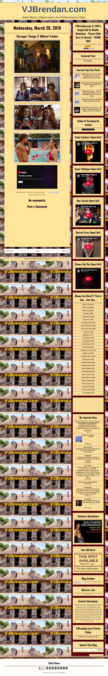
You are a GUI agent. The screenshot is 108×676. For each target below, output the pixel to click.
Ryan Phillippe (86, 368)
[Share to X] (55, 192)
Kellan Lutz (86, 353)
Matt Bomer (86, 335)
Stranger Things (37, 194)
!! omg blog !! (88, 487)
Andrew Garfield (86, 362)
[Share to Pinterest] (58, 192)
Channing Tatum (86, 322)
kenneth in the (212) (88, 435)
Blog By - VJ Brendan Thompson (30, 192)
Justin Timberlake (86, 325)
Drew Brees (86, 338)
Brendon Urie (87, 386)
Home (37, 251)
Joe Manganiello (86, 371)
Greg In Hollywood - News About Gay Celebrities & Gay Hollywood (88, 423)
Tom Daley (86, 332)
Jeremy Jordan (87, 383)
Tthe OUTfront (87, 447)
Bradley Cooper (86, 365)
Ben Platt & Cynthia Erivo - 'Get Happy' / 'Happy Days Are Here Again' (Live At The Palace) (92, 109)
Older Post (65, 251)
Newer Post (9, 251)
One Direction (86, 316)
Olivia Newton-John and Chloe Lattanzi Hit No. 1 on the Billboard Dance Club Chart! (91, 76)
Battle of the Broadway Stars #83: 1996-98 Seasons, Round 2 (91, 502)
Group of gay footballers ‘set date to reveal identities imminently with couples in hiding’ (88, 458)
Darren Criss (86, 304)
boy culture (87, 465)
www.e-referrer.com (88, 594)
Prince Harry (86, 307)
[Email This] (51, 192)
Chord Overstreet (86, 328)
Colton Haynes (86, 344)
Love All (91, 436)
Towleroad (87, 455)
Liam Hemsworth (86, 356)
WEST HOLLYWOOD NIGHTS (87, 482)
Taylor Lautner (86, 374)
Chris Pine (86, 319)
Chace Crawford (87, 380)
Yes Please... (88, 61)
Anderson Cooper (86, 350)
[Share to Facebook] (56, 192)
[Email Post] (48, 192)
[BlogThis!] (53, 192)
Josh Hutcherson (86, 377)
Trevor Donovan (87, 389)
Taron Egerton (86, 392)
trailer (43, 194)
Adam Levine (86, 359)
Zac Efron (86, 313)
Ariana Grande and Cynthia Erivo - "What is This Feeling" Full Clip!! (91, 84)
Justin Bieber (86, 341)
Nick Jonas (86, 310)
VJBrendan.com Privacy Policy (88, 637)
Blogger (63, 672)
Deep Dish (87, 499)
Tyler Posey (86, 347)
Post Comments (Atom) (41, 255)
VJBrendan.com (54, 9)
